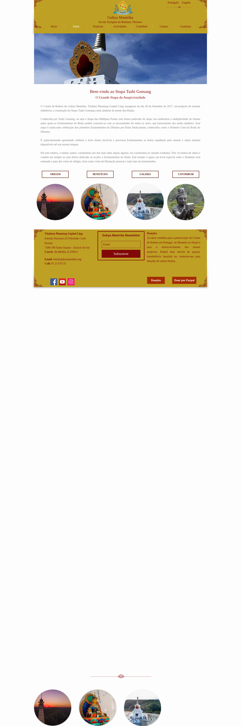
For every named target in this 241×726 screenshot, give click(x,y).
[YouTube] (62, 281)
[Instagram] (71, 281)
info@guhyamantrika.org (67, 259)
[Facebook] (53, 281)
